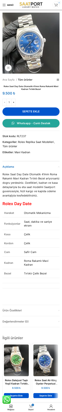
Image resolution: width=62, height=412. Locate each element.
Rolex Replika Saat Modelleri (36, 142)
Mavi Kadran (22, 152)
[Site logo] (31, 4)
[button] (16, 395)
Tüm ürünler (25, 79)
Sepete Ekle (31, 111)
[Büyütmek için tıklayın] (8, 67)
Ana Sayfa (8, 79)
